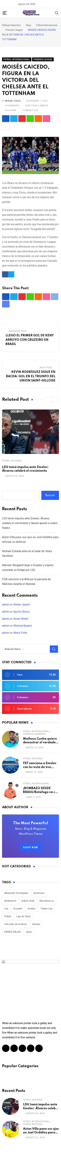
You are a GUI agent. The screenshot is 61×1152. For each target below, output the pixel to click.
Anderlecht (10, 900)
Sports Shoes (21, 611)
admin (5, 604)
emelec (32, 908)
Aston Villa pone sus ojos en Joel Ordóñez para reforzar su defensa (41, 1132)
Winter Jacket (21, 604)
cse (6, 908)
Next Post (46, 367)
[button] (49, 400)
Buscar (50, 495)
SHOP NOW (30, 847)
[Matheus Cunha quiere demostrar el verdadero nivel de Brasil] (10, 739)
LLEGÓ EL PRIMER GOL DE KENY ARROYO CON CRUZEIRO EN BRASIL (30, 340)
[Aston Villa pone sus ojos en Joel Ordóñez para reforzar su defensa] (10, 1129)
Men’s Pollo (20, 632)
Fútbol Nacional (12, 461)
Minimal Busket (22, 625)
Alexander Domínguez (16, 893)
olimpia (36, 924)
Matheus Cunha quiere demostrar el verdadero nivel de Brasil (41, 742)
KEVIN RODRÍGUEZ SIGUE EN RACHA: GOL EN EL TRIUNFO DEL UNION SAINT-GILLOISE (30, 376)
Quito (29, 931)
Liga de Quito (23, 916)
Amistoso (39, 893)
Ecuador (18, 908)
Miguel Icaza (13, 101)
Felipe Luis (47, 908)
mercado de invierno (15, 924)
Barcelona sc (46, 900)
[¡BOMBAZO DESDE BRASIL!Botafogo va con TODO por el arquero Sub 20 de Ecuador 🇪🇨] (10, 790)
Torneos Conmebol (34, 734)
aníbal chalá (27, 900)
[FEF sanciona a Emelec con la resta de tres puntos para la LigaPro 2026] (10, 765)
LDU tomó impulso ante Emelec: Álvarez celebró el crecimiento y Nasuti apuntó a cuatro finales (29, 523)
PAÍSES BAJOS (12, 931)
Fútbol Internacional (36, 731)
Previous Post (18, 331)
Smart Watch (20, 618)
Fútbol (7, 916)
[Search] (56, 12)
